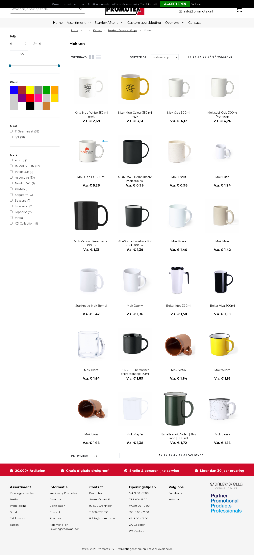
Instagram (175, 499)
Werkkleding (18, 505)
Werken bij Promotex (63, 493)
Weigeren (196, 4)
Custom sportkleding (144, 23)
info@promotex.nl (198, 11)
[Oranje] (55, 90)
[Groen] (46, 90)
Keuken (97, 30)
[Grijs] (38, 90)
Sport (13, 512)
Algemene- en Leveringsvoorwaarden (65, 526)
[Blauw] (14, 90)
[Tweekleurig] (46, 98)
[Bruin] (22, 90)
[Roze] (38, 98)
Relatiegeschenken (22, 493)
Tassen (14, 524)
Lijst (98, 57)
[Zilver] (38, 106)
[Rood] (30, 98)
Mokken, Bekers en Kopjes (122, 30)
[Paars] (22, 98)
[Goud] (55, 98)
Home (58, 23)
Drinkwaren (17, 518)
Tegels (91, 57)
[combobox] (43, 9)
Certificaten (57, 505)
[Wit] (22, 106)
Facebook (175, 493)
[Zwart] (30, 106)
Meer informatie (149, 4)
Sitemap (55, 518)
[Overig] (14, 98)
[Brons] (46, 106)
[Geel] (30, 90)
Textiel (14, 499)
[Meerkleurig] (14, 106)
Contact (194, 23)
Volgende (224, 56)
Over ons (55, 499)
